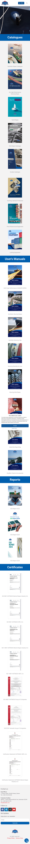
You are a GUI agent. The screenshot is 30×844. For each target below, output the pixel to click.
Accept (15, 425)
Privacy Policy (14, 428)
